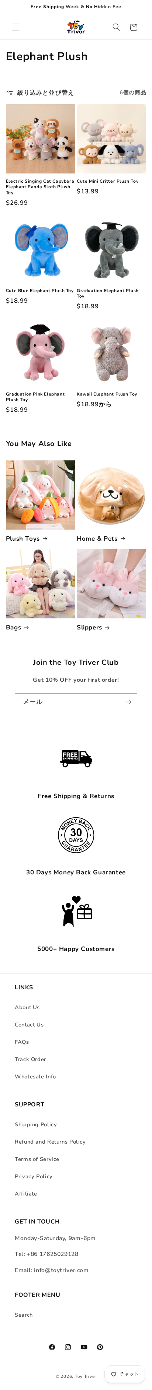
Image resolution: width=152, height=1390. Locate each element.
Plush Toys (23, 539)
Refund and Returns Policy (50, 1141)
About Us (27, 1007)
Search (24, 1315)
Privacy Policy (34, 1176)
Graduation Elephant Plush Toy (108, 293)
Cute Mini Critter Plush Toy (107, 181)
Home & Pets (97, 539)
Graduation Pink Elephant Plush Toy (35, 397)
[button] (15, 27)
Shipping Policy (36, 1124)
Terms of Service (37, 1159)
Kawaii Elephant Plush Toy (107, 394)
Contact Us (29, 1024)
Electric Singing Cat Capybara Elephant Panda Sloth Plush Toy (40, 187)
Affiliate (26, 1193)
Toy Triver (85, 1376)
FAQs (22, 1042)
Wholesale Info (35, 1076)
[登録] (128, 702)
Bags (13, 628)
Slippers (89, 628)
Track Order (30, 1059)
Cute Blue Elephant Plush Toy (40, 291)
